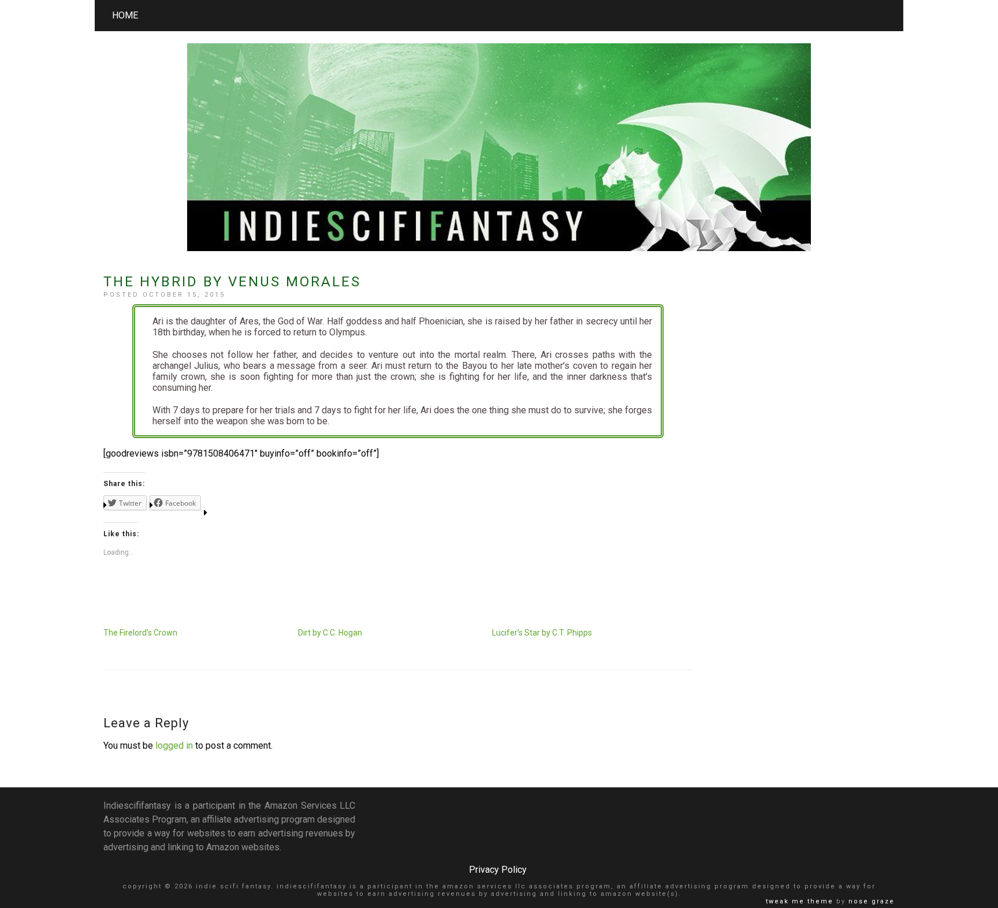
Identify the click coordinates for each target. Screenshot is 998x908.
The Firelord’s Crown (140, 632)
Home (125, 15)
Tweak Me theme (799, 901)
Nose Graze (871, 901)
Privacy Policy (498, 869)
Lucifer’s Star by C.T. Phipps (542, 632)
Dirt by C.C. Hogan (330, 632)
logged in (174, 745)
